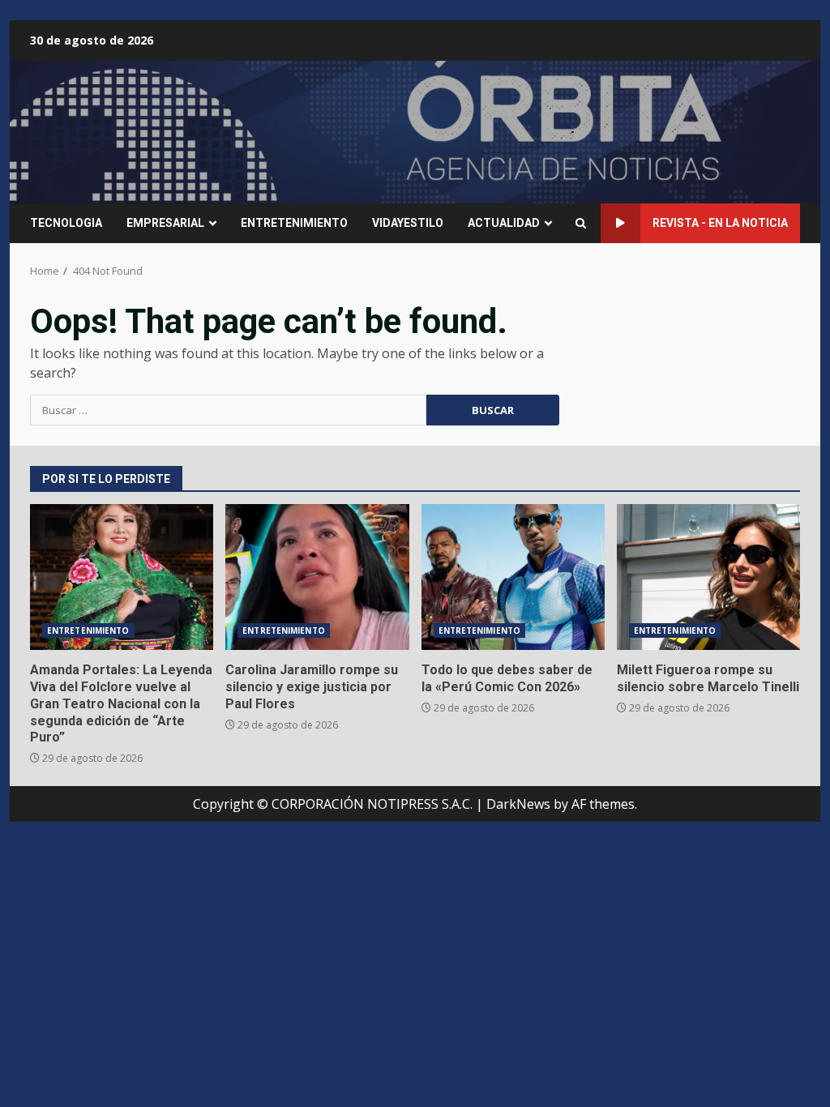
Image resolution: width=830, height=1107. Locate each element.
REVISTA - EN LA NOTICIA (720, 222)
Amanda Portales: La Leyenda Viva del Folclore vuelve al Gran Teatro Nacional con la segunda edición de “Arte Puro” (121, 577)
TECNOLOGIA (66, 222)
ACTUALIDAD (504, 222)
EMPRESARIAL (165, 222)
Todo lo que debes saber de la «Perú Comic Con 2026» (513, 577)
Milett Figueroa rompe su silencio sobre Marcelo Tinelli (708, 577)
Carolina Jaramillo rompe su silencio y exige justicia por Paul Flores (317, 577)
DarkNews (518, 804)
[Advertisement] (573, 130)
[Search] (580, 223)
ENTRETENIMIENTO (294, 222)
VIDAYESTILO (407, 222)
